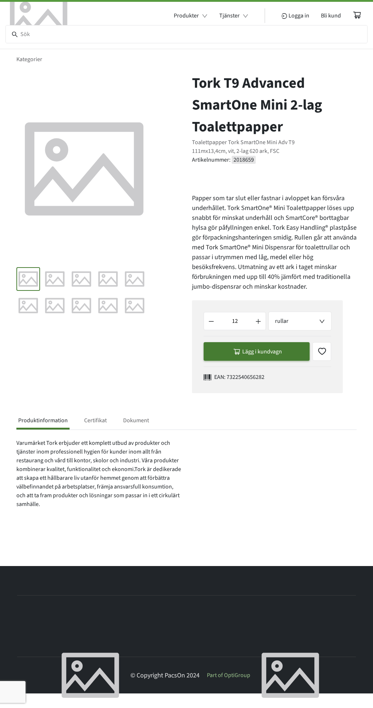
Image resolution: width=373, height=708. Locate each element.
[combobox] (300, 321)
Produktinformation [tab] (43, 420)
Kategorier (29, 59)
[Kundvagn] (357, 15)
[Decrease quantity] (211, 321)
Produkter (186, 16)
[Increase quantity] (258, 321)
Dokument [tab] (136, 420)
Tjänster (229, 16)
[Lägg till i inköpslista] (322, 351)
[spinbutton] (235, 321)
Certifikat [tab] (95, 420)
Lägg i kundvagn (262, 352)
